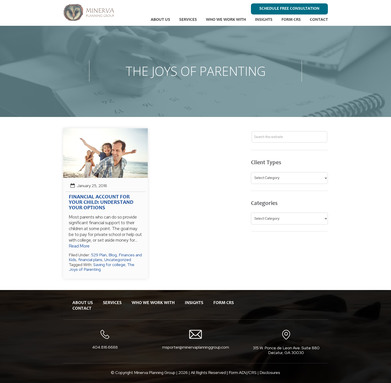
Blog (113, 254)
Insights (263, 20)
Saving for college (109, 264)
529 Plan (99, 254)
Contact (319, 20)
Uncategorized (117, 259)
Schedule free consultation (289, 9)
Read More (79, 246)
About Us (160, 20)
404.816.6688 (105, 347)
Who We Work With (226, 20)
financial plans (90, 259)
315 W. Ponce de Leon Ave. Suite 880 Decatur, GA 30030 (286, 350)
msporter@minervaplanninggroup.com (195, 347)
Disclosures (270, 372)
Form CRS (291, 20)
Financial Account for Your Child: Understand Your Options (101, 203)
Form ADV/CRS (243, 372)
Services (188, 20)
